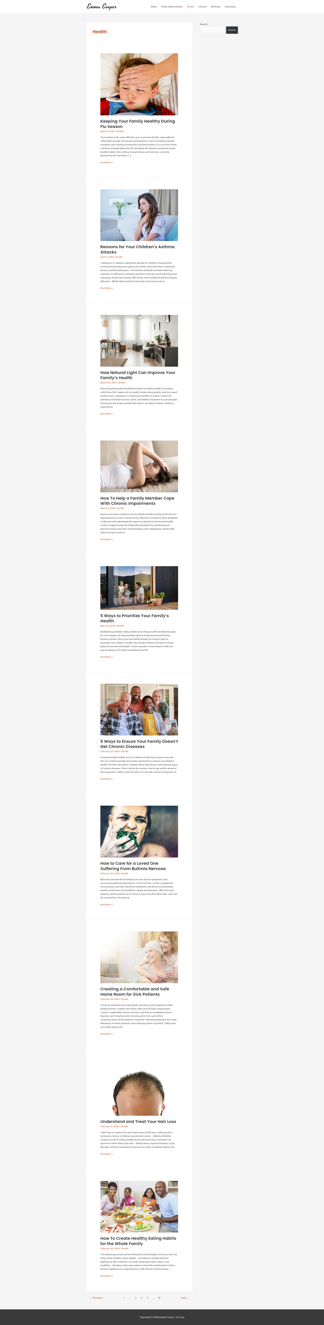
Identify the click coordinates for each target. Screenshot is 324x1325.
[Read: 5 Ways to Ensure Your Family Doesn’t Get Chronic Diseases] (139, 709)
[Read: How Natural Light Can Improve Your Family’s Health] (139, 340)
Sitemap (180, 1317)
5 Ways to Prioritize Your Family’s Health (134, 618)
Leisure (202, 6)
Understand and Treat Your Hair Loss (138, 1121)
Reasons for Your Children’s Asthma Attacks (137, 249)
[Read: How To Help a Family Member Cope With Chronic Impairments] (139, 466)
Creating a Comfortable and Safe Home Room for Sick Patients (134, 991)
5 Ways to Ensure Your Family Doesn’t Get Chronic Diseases (139, 743)
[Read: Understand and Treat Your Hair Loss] (139, 1088)
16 (159, 1298)
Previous (96, 1298)
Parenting (230, 6)
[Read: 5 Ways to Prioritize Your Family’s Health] (139, 588)
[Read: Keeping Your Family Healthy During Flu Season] (139, 84)
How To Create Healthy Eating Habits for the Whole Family (138, 1240)
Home (154, 6)
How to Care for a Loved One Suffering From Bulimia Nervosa (133, 865)
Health (190, 6)
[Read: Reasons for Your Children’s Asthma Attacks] (139, 215)
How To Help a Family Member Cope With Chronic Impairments (137, 500)
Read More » (106, 162)
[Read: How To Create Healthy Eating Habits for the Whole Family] (139, 1206)
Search (204, 24)
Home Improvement (172, 6)
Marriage (216, 6)
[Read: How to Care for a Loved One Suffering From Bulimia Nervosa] (139, 831)
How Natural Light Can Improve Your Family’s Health (137, 375)
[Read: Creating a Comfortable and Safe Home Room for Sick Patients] (139, 957)
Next (185, 1298)
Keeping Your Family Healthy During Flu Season (137, 123)
